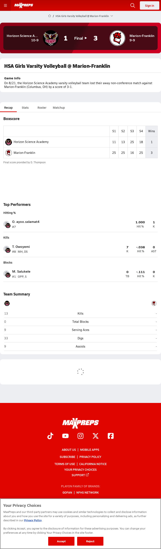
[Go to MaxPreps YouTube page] (65, 436)
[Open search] (132, 5)
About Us (69, 449)
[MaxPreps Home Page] (49, 16)
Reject (90, 541)
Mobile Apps (89, 449)
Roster (42, 107)
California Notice (93, 464)
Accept (61, 541)
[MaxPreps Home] (23, 5)
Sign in (149, 5)
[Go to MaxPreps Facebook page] (110, 436)
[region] (80, 523)
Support (78, 475)
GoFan (67, 492)
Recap (8, 107)
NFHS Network (87, 492)
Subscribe (67, 457)
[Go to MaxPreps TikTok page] (50, 436)
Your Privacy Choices (80, 469)
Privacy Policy (90, 457)
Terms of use (65, 464)
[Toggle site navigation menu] (5, 5)
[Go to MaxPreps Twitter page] (95, 436)
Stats (25, 107)
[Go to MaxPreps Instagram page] (80, 436)
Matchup (59, 107)
